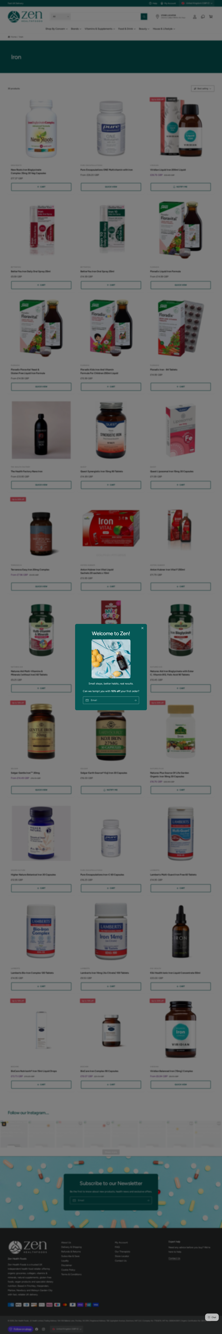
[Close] (142, 628)
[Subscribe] (135, 700)
